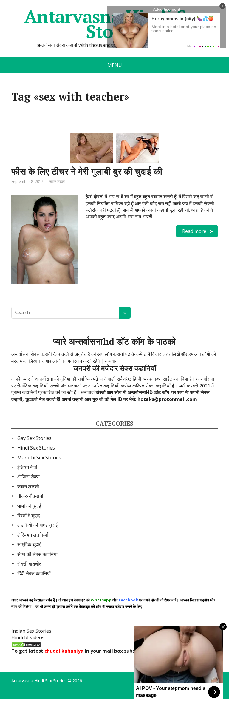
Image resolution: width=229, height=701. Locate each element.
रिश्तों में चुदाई (28, 515)
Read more (194, 231)
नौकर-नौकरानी (30, 496)
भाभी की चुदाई (29, 506)
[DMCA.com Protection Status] (26, 644)
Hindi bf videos (27, 637)
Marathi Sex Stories (39, 457)
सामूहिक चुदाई (29, 544)
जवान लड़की (57, 181)
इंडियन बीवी (27, 467)
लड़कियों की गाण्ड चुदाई (37, 525)
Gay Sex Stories (34, 438)
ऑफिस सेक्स (28, 476)
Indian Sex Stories (31, 631)
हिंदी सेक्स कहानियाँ (34, 573)
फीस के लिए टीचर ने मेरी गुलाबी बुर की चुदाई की (86, 171)
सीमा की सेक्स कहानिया (37, 554)
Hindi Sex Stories (36, 447)
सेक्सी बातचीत (29, 564)
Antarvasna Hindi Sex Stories (38, 680)
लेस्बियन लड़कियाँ (32, 535)
